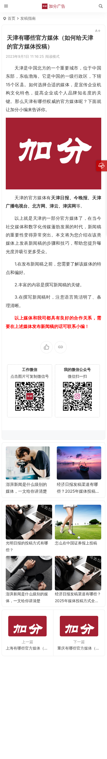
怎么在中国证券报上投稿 (76, 543)
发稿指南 (28, 18)
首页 (11, 18)
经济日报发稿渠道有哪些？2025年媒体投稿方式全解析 (78, 491)
